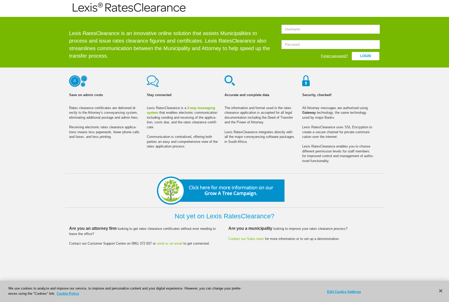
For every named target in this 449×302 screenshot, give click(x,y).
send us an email (169, 243)
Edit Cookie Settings (344, 292)
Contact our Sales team (246, 239)
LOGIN (365, 56)
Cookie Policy (68, 293)
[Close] (440, 291)
